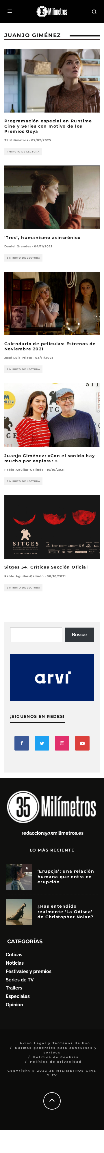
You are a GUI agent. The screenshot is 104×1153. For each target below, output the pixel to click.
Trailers (14, 988)
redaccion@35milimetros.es (52, 833)
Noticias (15, 963)
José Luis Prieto (18, 358)
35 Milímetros (16, 140)
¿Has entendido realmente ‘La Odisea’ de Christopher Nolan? (65, 911)
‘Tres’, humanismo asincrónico (42, 237)
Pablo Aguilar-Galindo (24, 470)
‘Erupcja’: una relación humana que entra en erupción (66, 876)
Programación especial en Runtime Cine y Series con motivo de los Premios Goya (48, 126)
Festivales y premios (28, 971)
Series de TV (20, 980)
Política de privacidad (56, 1062)
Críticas (14, 954)
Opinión (14, 1004)
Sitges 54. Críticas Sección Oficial (46, 567)
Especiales (18, 996)
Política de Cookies (56, 1057)
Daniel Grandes (17, 246)
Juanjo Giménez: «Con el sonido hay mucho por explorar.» (49, 458)
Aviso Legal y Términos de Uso (55, 1043)
